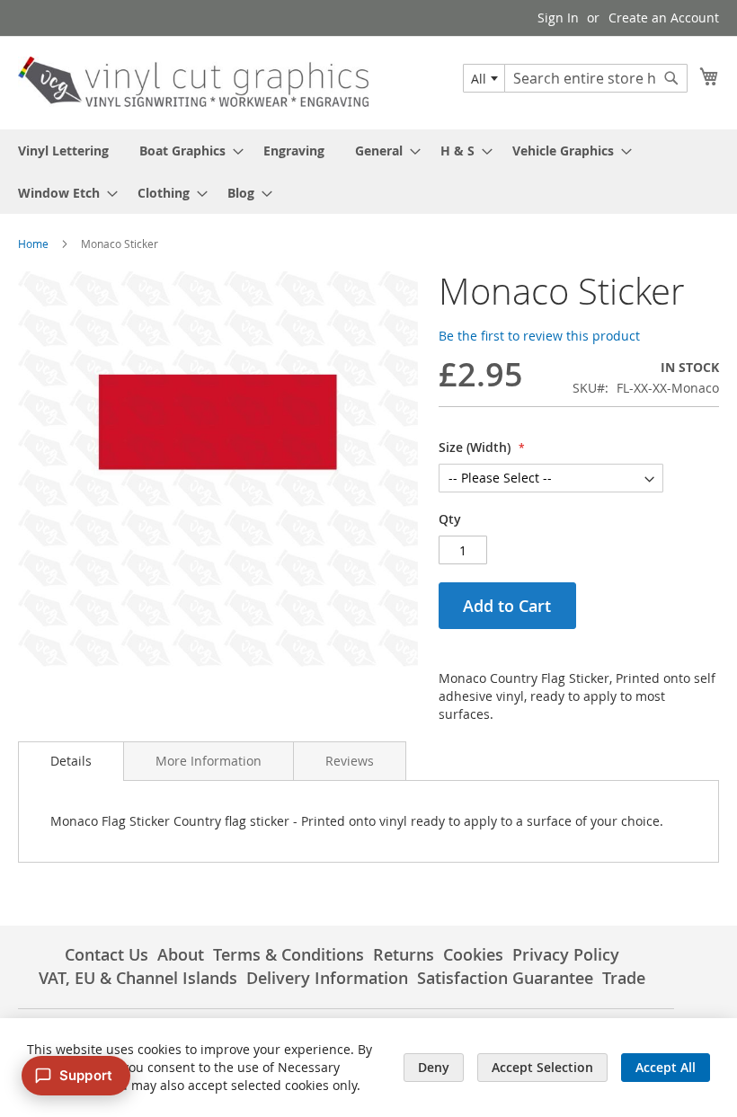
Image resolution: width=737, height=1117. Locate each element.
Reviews (349, 760)
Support (85, 1075)
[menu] (368, 171)
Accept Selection (542, 1067)
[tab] (71, 761)
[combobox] (484, 78)
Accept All (665, 1067)
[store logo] (193, 82)
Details (71, 760)
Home (33, 243)
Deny (433, 1067)
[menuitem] (63, 150)
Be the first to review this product (539, 335)
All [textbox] (478, 78)
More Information (208, 760)
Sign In (558, 17)
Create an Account (663, 17)
